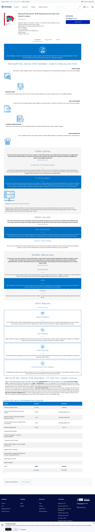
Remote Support (43, 511)
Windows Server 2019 (63, 515)
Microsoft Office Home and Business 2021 (64, 509)
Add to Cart (78, 22)
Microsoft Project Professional (65, 520)
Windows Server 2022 (63, 513)
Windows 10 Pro (62, 503)
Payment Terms (5, 511)
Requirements (48, 39)
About (21, 503)
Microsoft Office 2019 (63, 506)
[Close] (93, 523)
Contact (41, 506)
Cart (2, 506)
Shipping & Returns (5, 508)
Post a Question (26, 482)
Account (3, 503)
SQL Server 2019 (62, 518)
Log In (87, 7)
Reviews (58, 39)
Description (38, 39)
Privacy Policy (8, 527)
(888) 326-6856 (25, 1)
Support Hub (42, 508)
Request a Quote (43, 7)
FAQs (40, 503)
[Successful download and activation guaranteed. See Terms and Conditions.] (71, 18)
